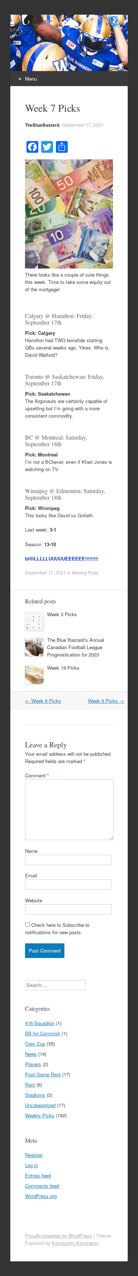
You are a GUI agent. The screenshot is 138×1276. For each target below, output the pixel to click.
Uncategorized (40, 1105)
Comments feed (42, 1185)
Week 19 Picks (63, 667)
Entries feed (38, 1175)
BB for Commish (42, 1033)
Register (34, 1154)
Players (33, 1064)
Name (31, 850)
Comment (37, 775)
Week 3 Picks (62, 614)
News (31, 1053)
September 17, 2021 (83, 125)
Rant (30, 1084)
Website (33, 900)
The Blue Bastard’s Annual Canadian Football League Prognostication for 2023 (75, 647)
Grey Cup (35, 1043)
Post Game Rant (43, 1074)
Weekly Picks (85, 572)
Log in (31, 1165)
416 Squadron (39, 1023)
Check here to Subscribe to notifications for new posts (57, 928)
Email (31, 875)
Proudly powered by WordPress (58, 1235)
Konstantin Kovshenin (75, 1242)
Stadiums (35, 1094)
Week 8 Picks (106, 700)
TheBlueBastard (42, 125)
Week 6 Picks (43, 700)
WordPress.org (41, 1195)
